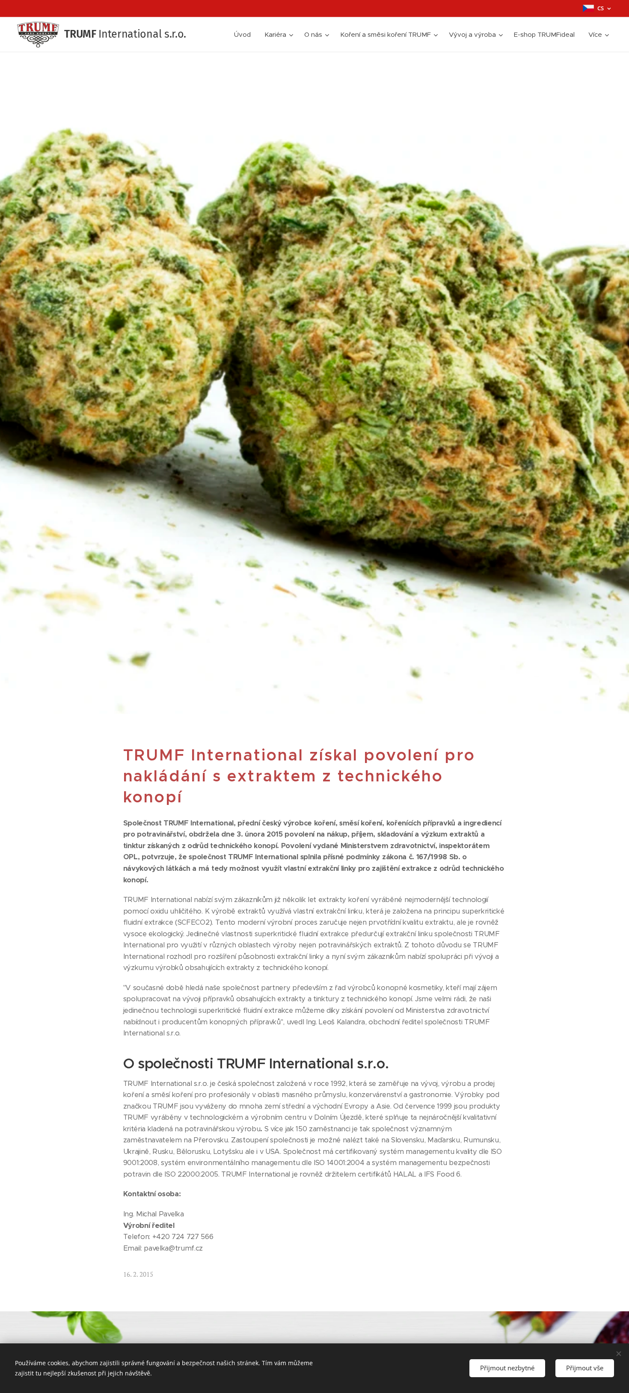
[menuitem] (245, 34)
